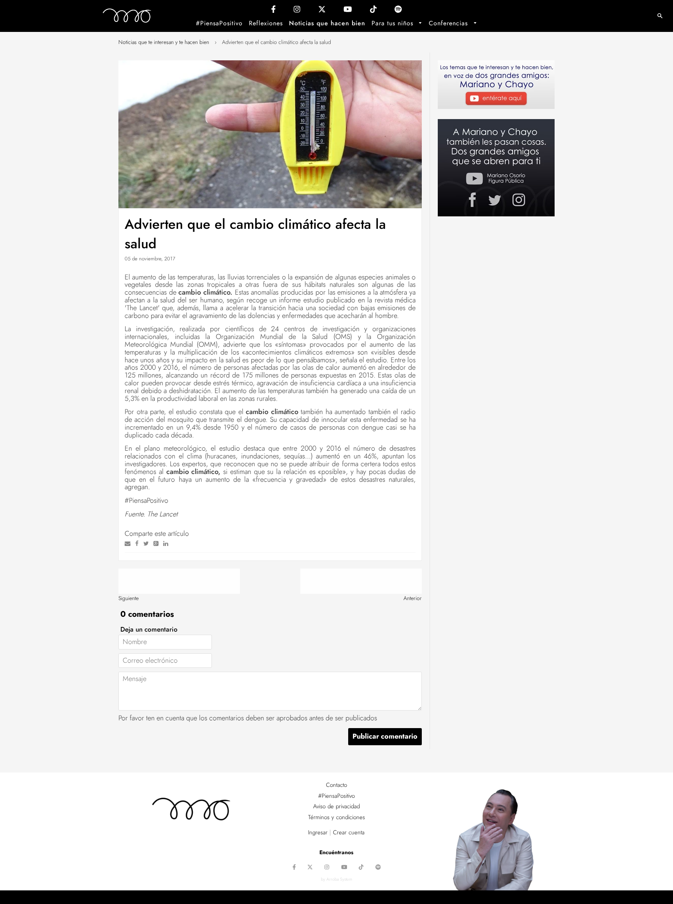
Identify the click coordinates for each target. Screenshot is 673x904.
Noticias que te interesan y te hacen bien (163, 42)
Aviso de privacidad (336, 806)
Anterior (412, 598)
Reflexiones (266, 23)
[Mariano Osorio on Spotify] (398, 11)
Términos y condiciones (336, 817)
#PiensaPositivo (219, 23)
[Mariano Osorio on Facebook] (273, 11)
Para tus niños (394, 23)
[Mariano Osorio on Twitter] (322, 11)
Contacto (336, 785)
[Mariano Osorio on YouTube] (347, 11)
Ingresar (318, 832)
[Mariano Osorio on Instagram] (297, 11)
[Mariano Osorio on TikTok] (373, 11)
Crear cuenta (349, 832)
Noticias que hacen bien (327, 23)
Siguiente (128, 598)
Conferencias (449, 23)
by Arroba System (336, 879)
